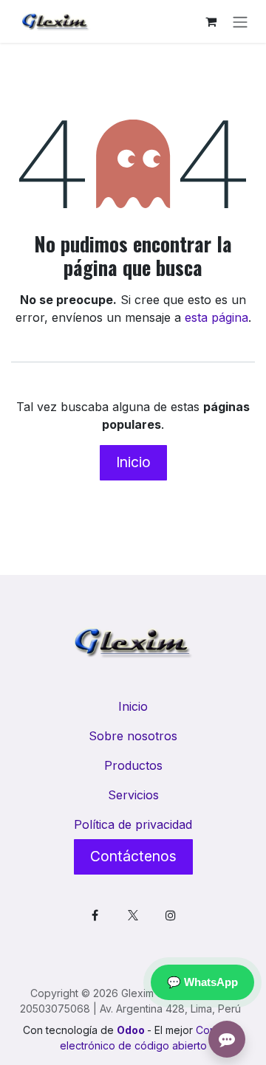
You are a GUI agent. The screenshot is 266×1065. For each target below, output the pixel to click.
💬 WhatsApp (202, 982)
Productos (133, 765)
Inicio (133, 462)
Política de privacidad (133, 824)
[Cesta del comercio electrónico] (210, 21)
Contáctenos (133, 856)
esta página (216, 317)
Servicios (133, 794)
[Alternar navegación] (240, 21)
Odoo (132, 1030)
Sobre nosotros (133, 735)
